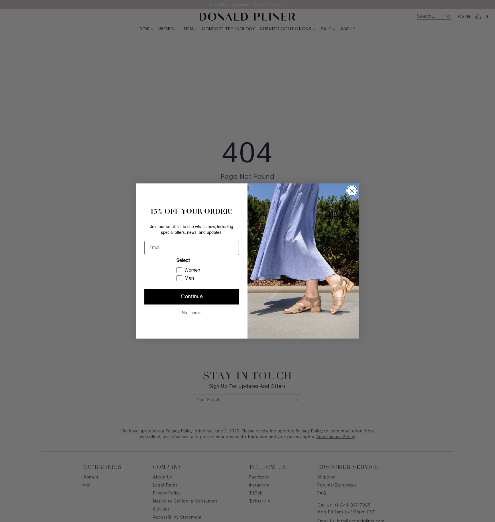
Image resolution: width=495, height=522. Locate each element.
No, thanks (191, 312)
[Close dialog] (352, 191)
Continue (192, 296)
